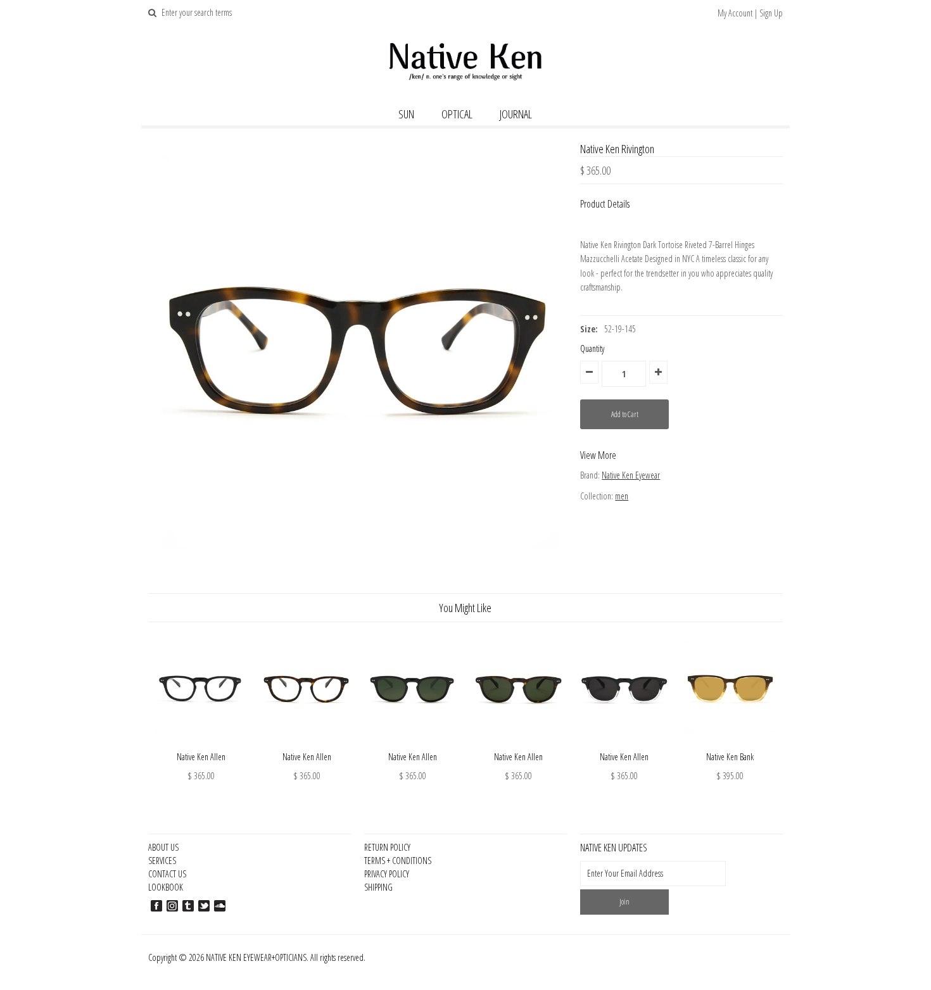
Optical (456, 114)
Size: (589, 329)
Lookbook (165, 887)
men (621, 496)
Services (162, 861)
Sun (406, 114)
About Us (163, 847)
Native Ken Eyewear (631, 475)
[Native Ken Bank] (730, 743)
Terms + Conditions (397, 861)
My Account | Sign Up (750, 13)
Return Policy (387, 847)
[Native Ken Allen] (201, 743)
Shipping (378, 887)
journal (516, 114)
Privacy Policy (386, 874)
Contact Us (167, 874)
